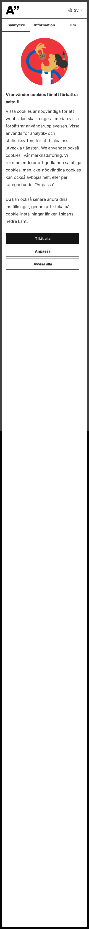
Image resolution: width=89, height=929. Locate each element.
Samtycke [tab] (16, 25)
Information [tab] (44, 25)
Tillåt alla (42, 238)
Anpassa (42, 251)
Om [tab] (73, 25)
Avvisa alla (43, 264)
